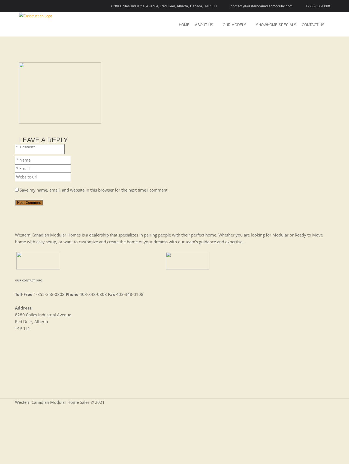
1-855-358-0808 (318, 6)
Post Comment (29, 203)
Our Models (234, 25)
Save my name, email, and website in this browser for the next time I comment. (94, 190)
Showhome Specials (276, 25)
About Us (204, 25)
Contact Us (313, 25)
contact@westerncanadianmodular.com (262, 6)
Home (184, 25)
